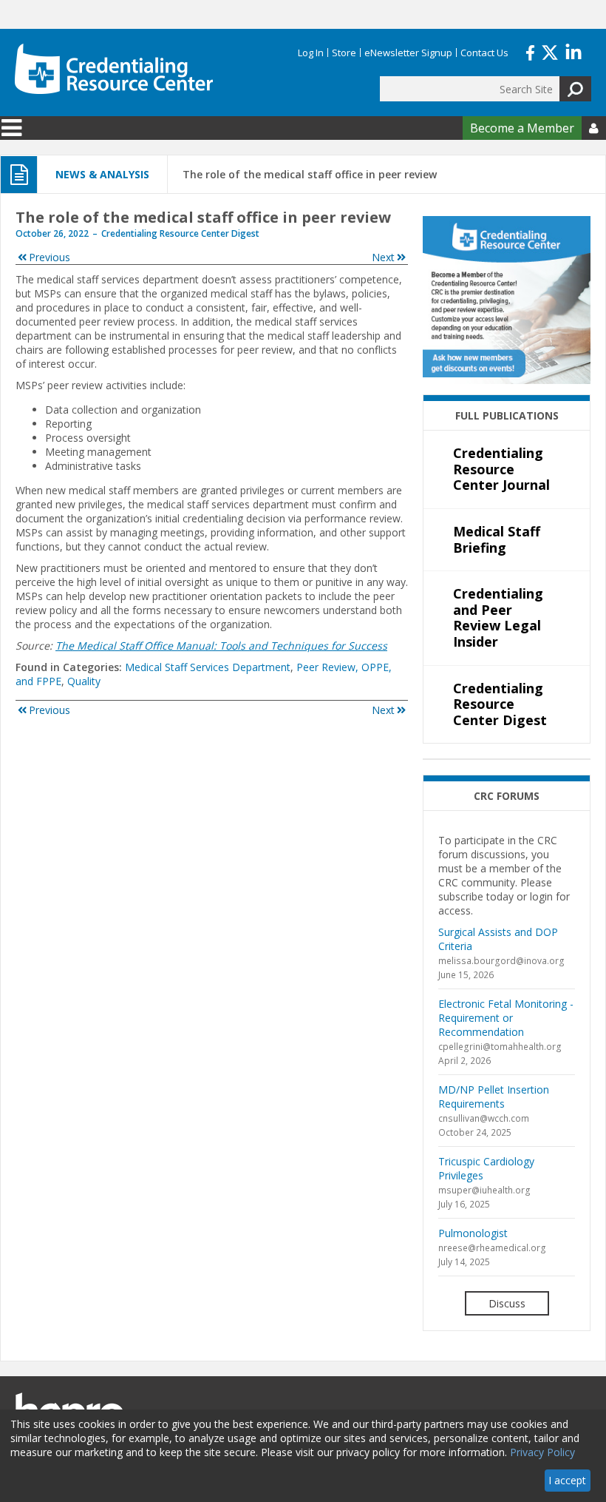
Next (383, 257)
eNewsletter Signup (408, 52)
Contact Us (484, 52)
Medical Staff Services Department (207, 667)
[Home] (114, 69)
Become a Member (522, 128)
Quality (84, 681)
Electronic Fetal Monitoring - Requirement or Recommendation (505, 1018)
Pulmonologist (473, 1233)
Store (344, 52)
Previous (49, 257)
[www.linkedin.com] (573, 51)
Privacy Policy (542, 1452)
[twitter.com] (550, 51)
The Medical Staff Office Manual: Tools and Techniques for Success (221, 646)
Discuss (506, 1303)
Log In (311, 52)
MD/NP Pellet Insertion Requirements (493, 1096)
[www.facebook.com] (530, 51)
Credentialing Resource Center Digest (180, 233)
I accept (567, 1480)
